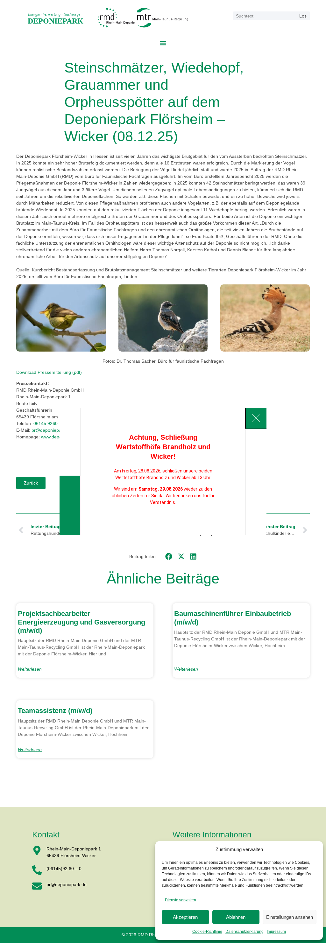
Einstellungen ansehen (289, 917)
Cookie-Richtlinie (207, 931)
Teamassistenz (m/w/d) (55, 711)
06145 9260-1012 (51, 423)
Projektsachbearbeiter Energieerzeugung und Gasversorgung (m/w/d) (81, 622)
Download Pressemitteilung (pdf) (49, 372)
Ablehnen (235, 917)
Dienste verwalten (180, 900)
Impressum (276, 931)
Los (303, 15)
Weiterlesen (30, 669)
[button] (163, 43)
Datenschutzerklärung (244, 931)
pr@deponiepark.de (52, 430)
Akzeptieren (185, 917)
